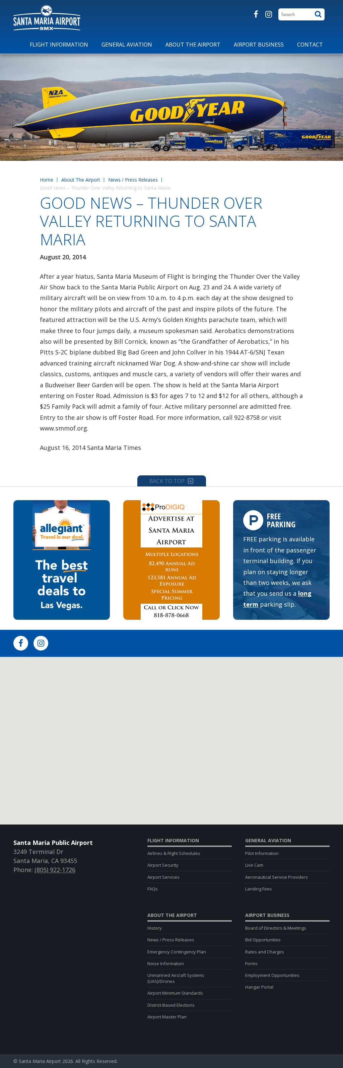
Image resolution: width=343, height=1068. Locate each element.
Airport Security (163, 865)
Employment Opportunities (272, 975)
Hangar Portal (259, 987)
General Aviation (268, 840)
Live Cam (254, 865)
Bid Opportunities (263, 940)
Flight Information (173, 840)
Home (46, 180)
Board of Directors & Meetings (275, 928)
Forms (251, 963)
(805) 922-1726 (55, 870)
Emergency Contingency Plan (176, 952)
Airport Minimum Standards (175, 993)
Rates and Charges (264, 952)
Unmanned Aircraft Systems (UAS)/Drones (175, 978)
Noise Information (165, 963)
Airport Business (267, 915)
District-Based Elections (171, 1005)
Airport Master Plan (167, 1017)
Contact (310, 44)
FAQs (152, 889)
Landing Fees (258, 889)
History (154, 928)
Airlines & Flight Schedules (173, 853)
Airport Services (163, 877)
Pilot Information (262, 853)
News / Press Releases (133, 180)
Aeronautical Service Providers (276, 877)
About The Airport (80, 180)
